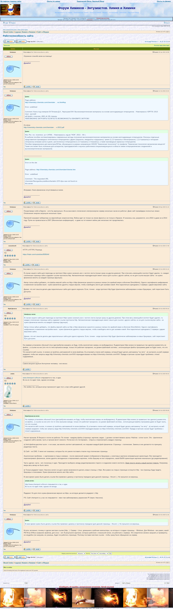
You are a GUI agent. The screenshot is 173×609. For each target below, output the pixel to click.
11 (162, 41)
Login (6, 23)
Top (5, 86)
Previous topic (158, 45)
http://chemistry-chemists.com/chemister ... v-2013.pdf (44, 127)
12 (164, 41)
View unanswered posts (10, 29)
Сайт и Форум (43, 32)
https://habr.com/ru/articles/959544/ (36, 254)
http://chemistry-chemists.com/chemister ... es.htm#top (45, 102)
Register (13, 23)
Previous (154, 41)
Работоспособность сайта (18, 36)
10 (160, 41)
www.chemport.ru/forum (32, 378)
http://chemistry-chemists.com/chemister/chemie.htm (56, 169)
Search (167, 23)
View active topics (23, 29)
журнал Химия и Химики (25, 32)
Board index (8, 32)
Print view (7, 45)
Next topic (166, 45)
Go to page (148, 41)
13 (167, 41)
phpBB (78, 608)
